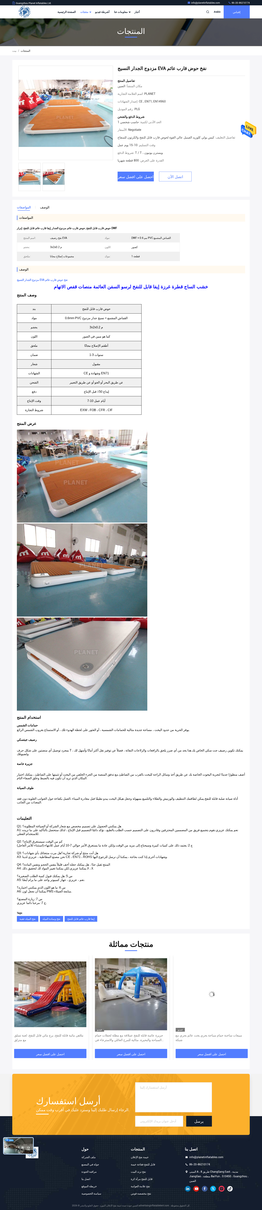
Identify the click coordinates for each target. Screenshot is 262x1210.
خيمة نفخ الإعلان (140, 1157)
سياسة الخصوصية (91, 1193)
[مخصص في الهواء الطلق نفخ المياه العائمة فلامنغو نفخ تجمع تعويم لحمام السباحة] (211, 994)
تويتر (213, 1189)
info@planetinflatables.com (205, 3)
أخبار (137, 11)
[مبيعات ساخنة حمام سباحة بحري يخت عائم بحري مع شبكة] (131, 994)
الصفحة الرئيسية (67, 11)
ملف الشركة (89, 1157)
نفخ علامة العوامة (140, 1186)
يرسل (199, 1121)
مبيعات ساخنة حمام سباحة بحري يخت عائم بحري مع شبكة (128, 1038)
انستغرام (221, 1189)
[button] (19, 1003)
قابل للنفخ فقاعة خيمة (143, 1164)
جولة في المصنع (90, 1164)
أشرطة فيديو (102, 11)
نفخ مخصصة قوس (141, 1193)
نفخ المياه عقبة (28, 918)
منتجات (84, 11)
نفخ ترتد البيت (138, 1171)
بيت (14, 50)
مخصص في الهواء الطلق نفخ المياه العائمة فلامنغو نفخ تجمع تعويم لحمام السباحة (209, 1038)
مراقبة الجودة (89, 1171)
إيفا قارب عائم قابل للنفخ (81, 918)
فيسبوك (205, 1189)
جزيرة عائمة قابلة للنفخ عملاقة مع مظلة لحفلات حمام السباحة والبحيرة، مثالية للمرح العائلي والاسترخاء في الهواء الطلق (48, 1038)
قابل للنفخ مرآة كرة (141, 1179)
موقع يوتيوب (196, 1189)
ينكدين (188, 1189)
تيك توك (230, 1189)
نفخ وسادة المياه (51, 918)
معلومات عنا (121, 11)
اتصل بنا (86, 1179)
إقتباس (237, 12)
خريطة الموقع (89, 1186)
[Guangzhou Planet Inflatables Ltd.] (24, 11)
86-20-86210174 (240, 3)
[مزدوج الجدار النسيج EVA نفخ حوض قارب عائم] (66, 113)
